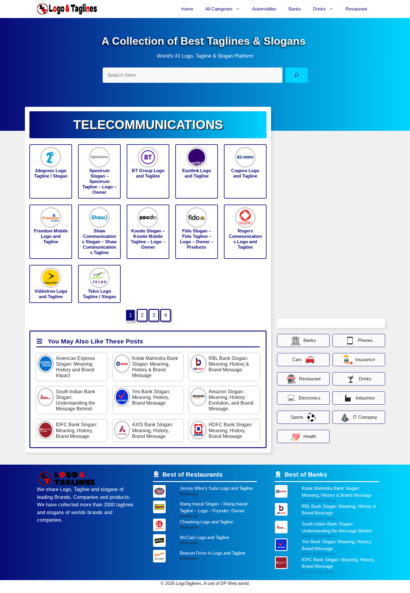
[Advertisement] (322, 227)
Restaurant (356, 8)
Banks (294, 8)
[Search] (296, 75)
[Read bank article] (327, 494)
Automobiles (264, 8)
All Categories (219, 8)
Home (187, 8)
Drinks (319, 8)
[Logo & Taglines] (67, 9)
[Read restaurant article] (205, 493)
